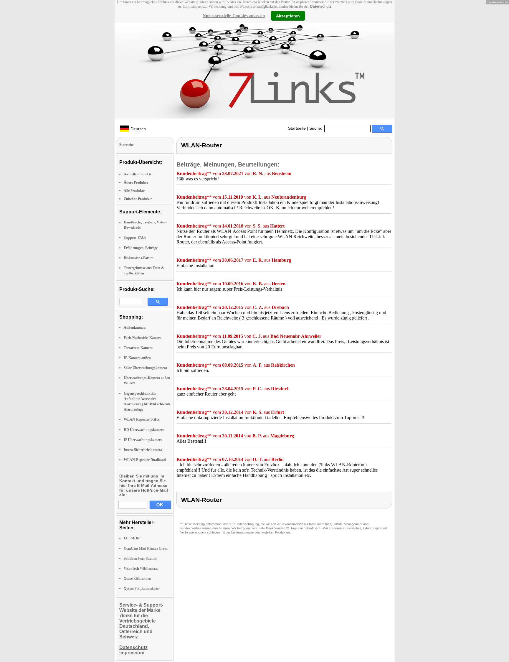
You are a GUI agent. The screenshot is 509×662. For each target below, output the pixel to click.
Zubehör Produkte (138, 199)
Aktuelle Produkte (137, 174)
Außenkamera (135, 327)
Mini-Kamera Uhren (146, 548)
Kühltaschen (137, 579)
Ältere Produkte (136, 182)
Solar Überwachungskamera (145, 368)
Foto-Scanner (140, 558)
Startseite (297, 128)
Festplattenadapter (142, 589)
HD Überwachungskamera (144, 430)
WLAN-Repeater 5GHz (141, 419)
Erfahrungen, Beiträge (141, 248)
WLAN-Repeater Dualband (145, 460)
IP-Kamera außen (137, 358)
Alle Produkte (134, 191)
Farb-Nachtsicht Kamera (142, 338)
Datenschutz (320, 6)
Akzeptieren (288, 15)
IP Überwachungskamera (143, 440)
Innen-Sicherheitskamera (143, 450)
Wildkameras (141, 569)
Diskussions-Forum (138, 258)
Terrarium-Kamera (138, 348)
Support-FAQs (135, 238)
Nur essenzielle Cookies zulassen (234, 15)
